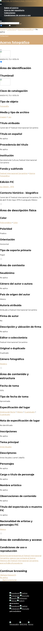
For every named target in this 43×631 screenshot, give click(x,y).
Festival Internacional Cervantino (13, 173)
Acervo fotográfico (25, 29)
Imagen (3, 117)
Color (15, 223)
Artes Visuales (5, 447)
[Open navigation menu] (1, 4)
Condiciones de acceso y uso (17, 15)
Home (2, 29)
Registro (3, 364)
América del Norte (7, 412)
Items (13, 26)
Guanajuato (30, 412)
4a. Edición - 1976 (7, 187)
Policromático (5, 223)
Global (5, 26)
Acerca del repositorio (14, 10)
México (20, 412)
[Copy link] (1, 49)
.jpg (9, 117)
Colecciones (9, 13)
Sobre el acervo (11, 8)
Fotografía (4, 106)
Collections (11, 29)
